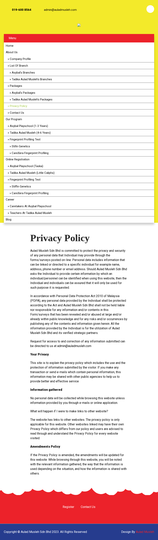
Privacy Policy (18, 106)
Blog (8, 219)
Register (68, 507)
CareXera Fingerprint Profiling (30, 153)
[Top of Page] (147, 532)
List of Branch (19, 65)
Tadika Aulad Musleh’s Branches (32, 79)
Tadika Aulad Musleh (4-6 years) (30, 132)
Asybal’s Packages (23, 92)
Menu (12, 38)
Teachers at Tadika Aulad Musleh (31, 213)
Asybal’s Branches (23, 72)
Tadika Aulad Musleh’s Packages (32, 99)
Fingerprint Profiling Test (25, 139)
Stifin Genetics (21, 146)
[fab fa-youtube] (140, 9)
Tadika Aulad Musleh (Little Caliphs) (32, 173)
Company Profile (20, 59)
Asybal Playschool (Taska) (26, 166)
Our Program (14, 119)
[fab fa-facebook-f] (119, 9)
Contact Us (17, 112)
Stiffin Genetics (21, 186)
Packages (16, 86)
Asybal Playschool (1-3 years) (29, 126)
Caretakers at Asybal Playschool (30, 206)
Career (10, 199)
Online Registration (17, 159)
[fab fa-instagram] (129, 9)
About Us (12, 52)
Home (9, 45)
